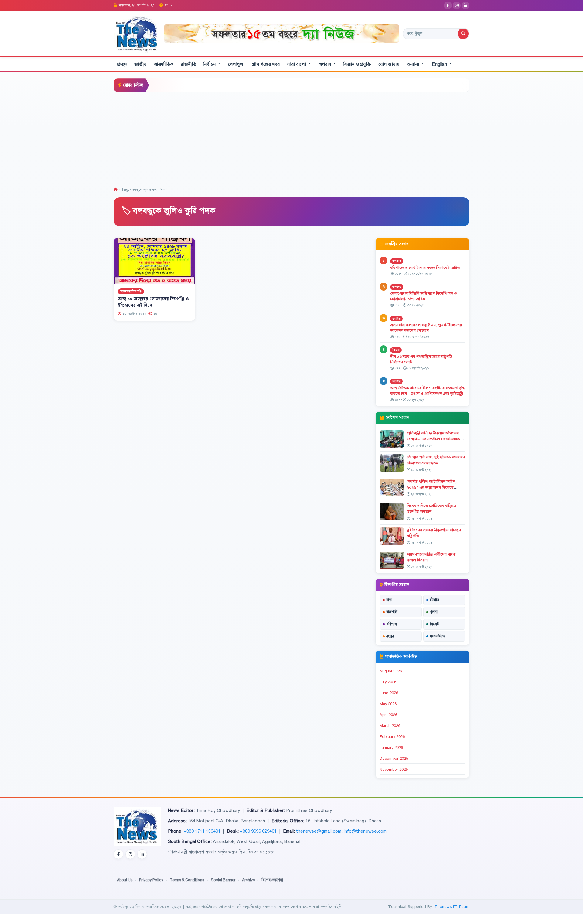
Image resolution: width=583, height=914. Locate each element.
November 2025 (394, 769)
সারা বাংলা (299, 64)
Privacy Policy (151, 880)
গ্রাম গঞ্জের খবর (266, 64)
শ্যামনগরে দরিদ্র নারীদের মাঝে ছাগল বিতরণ (431, 557)
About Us (124, 880)
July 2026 (388, 682)
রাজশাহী (391, 612)
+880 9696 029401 (258, 831)
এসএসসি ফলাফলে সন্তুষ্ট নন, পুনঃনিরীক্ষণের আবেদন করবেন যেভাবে (426, 328)
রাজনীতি (188, 64)
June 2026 (389, 693)
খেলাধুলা (236, 64)
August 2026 (391, 671)
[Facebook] (448, 5)
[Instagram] (457, 5)
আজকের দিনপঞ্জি (130, 291)
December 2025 (394, 758)
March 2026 (390, 725)
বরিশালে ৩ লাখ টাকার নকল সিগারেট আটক (425, 267)
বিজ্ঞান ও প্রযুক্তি (357, 64)
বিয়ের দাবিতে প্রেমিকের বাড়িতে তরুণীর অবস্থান (431, 508)
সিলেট (434, 624)
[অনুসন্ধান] (463, 33)
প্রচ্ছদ (122, 64)
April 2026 (388, 714)
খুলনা (434, 612)
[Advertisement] (291, 137)
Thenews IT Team (452, 906)
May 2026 (388, 704)
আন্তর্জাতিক (163, 64)
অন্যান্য (415, 64)
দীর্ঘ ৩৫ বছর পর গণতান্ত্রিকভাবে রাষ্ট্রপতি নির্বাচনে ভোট (421, 359)
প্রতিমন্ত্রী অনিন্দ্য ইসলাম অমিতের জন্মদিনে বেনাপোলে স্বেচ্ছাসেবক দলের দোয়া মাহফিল (433, 439)
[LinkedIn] (465, 5)
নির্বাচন (212, 64)
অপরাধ (327, 64)
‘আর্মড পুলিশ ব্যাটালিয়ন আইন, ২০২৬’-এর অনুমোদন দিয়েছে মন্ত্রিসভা (432, 487)
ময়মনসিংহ (437, 636)
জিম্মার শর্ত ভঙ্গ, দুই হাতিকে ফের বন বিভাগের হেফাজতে (436, 460)
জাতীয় (140, 64)
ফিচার (396, 350)
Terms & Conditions (187, 880)
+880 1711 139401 (202, 831)
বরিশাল (391, 624)
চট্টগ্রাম (434, 599)
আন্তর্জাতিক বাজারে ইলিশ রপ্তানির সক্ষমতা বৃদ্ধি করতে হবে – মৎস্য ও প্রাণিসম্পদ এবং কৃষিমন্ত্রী (427, 391)
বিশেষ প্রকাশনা (272, 880)
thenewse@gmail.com (318, 831)
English (442, 64)
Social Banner (223, 880)
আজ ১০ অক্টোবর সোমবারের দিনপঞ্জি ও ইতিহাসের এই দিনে (153, 302)
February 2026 (392, 736)
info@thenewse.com (365, 831)
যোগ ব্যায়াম (389, 64)
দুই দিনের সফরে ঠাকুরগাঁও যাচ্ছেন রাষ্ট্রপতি (434, 533)
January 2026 (391, 747)
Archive (248, 880)
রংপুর (390, 636)
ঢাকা (389, 599)
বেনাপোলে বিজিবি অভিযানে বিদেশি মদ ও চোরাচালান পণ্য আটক (423, 296)
